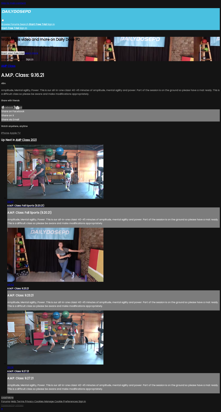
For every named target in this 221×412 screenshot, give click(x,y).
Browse (6, 24)
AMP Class (8, 66)
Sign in (51, 24)
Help (14, 401)
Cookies (39, 401)
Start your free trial (13, 53)
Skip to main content (13, 3)
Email (19, 107)
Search (24, 24)
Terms (21, 401)
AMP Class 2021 (26, 140)
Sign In (23, 28)
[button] (3, 20)
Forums (15, 24)
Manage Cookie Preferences (61, 401)
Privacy (29, 401)
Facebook (7, 107)
